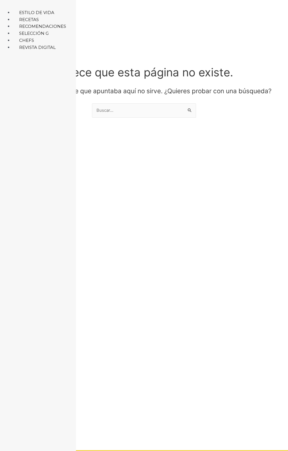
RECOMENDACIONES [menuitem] (42, 26)
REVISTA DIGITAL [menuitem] (37, 47)
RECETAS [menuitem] (29, 19)
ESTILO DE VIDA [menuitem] (36, 12)
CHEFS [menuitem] (26, 40)
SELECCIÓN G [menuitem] (34, 33)
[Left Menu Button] (6, 5)
